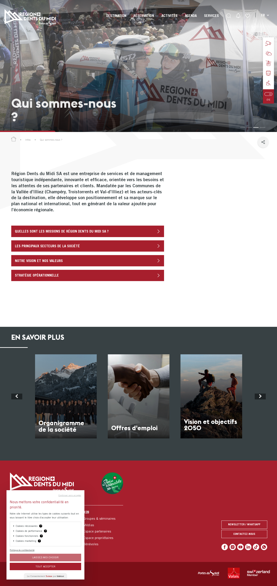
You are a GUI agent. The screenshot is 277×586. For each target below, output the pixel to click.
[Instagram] (232, 547)
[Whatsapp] (264, 547)
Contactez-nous (244, 534)
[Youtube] (240, 547)
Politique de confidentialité (22, 550)
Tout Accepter (45, 566)
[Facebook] (224, 547)
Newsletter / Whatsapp (244, 524)
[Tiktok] (256, 547)
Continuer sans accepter (69, 495)
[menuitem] (116, 19)
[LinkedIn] (248, 547)
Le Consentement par (45, 576)
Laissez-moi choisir (45, 557)
